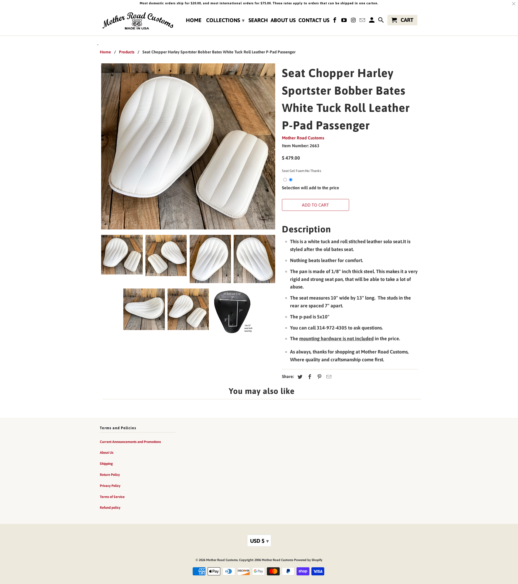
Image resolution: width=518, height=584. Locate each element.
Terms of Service (112, 497)
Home (194, 20)
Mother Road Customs (303, 137)
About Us (283, 20)
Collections (225, 20)
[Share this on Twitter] (299, 377)
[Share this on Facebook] (309, 377)
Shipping (106, 464)
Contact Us (313, 20)
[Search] (381, 21)
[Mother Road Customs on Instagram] (353, 21)
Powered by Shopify (308, 560)
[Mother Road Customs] (137, 21)
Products (126, 52)
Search (258, 20)
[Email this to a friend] (328, 377)
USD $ (259, 541)
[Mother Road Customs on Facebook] (335, 21)
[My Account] (372, 21)
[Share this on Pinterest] (318, 377)
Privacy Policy (110, 486)
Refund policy (110, 508)
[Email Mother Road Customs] (363, 21)
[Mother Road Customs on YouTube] (344, 21)
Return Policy (110, 475)
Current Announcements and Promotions (130, 442)
